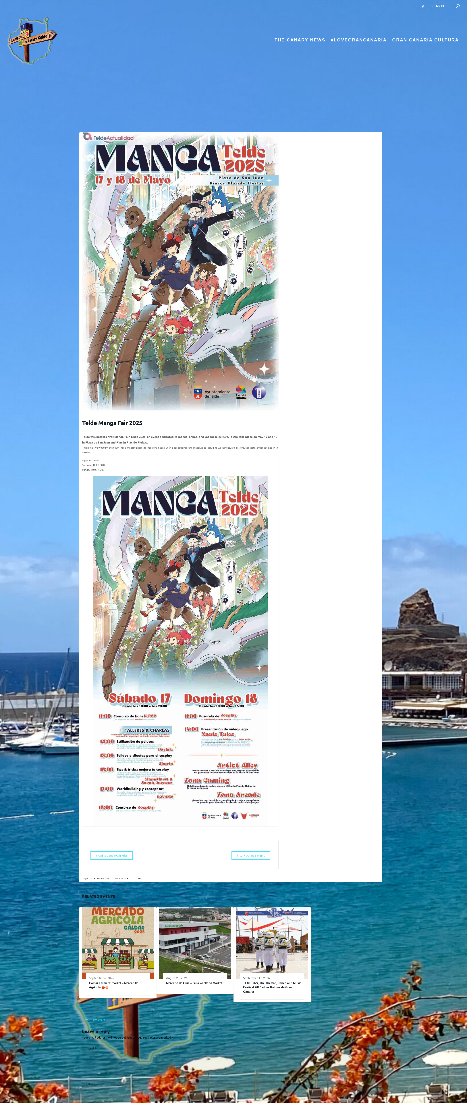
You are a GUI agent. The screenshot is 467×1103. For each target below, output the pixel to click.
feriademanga (100, 878)
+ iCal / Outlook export (251, 855)
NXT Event (369, 1019)
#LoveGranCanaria (359, 40)
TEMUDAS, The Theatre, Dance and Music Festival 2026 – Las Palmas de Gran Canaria (272, 987)
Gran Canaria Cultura (425, 40)
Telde (138, 878)
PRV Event (98, 1019)
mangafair (122, 878)
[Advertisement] (233, 99)
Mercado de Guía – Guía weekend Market (194, 983)
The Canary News (300, 40)
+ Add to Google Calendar (111, 855)
